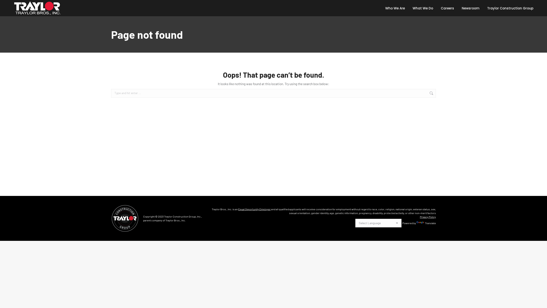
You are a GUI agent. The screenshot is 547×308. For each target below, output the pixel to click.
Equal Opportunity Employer (254, 209)
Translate (430, 223)
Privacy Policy (428, 216)
